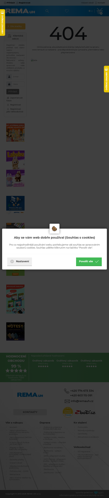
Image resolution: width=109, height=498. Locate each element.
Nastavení (22, 261)
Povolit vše (86, 261)
